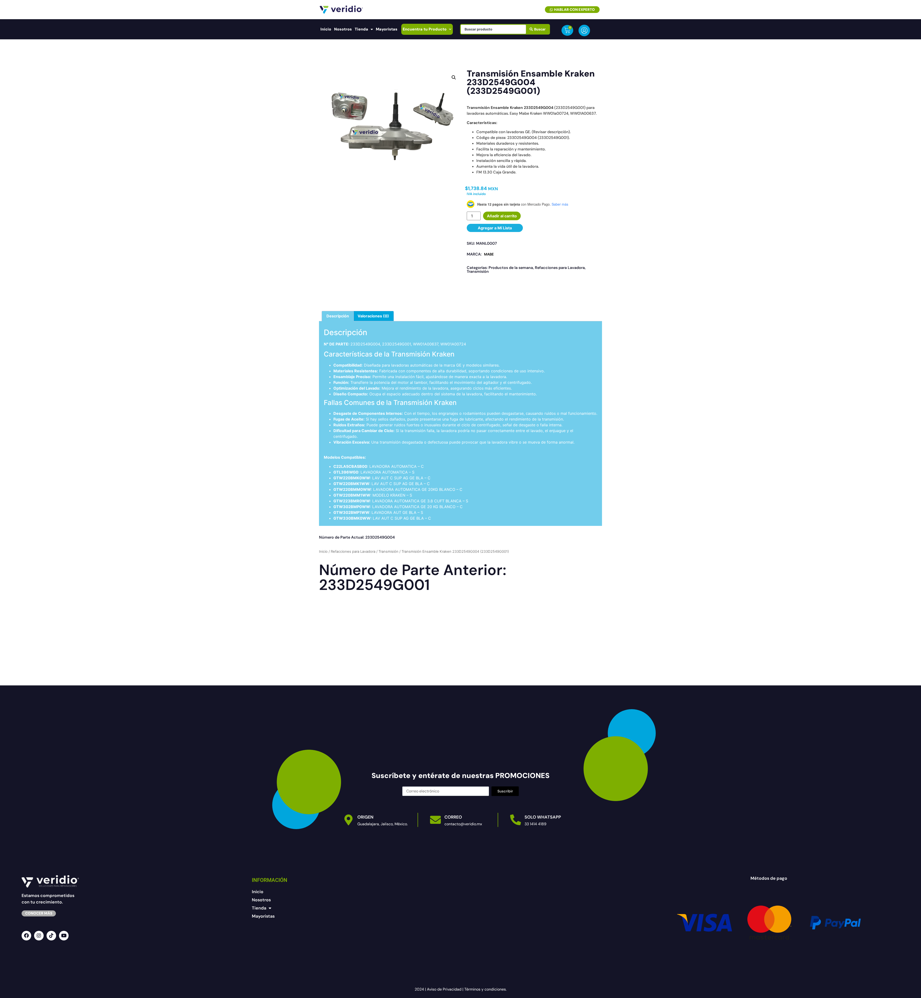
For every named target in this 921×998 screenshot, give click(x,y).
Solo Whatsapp (543, 817)
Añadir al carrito (502, 216)
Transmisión (478, 271)
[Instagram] (39, 935)
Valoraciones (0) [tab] (373, 316)
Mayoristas (386, 29)
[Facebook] (26, 935)
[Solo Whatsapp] (515, 819)
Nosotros (343, 29)
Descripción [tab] (337, 316)
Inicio (325, 29)
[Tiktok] (51, 935)
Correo (453, 817)
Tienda (361, 29)
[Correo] (435, 819)
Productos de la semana (511, 267)
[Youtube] (64, 935)
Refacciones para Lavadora (560, 267)
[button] (453, 77)
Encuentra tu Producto (425, 29)
